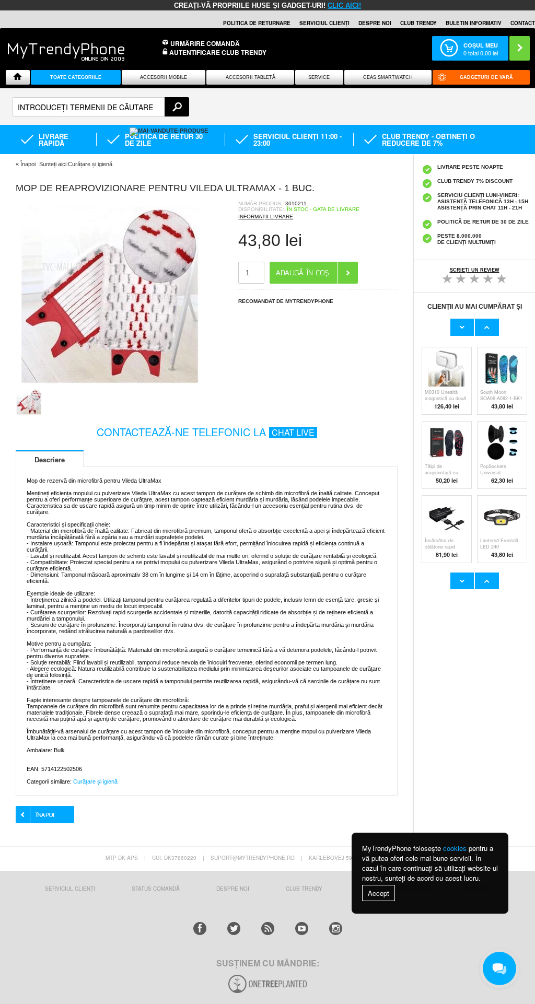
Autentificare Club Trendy (217, 52)
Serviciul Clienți (70, 888)
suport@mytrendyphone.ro (253, 857)
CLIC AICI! (344, 5)
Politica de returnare (256, 23)
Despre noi (374, 23)
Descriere (49, 459)
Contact (522, 23)
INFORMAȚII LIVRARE (265, 216)
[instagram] (335, 928)
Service (319, 77)
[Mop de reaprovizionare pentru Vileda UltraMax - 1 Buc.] (110, 386)
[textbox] (101, 106)
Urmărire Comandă (205, 43)
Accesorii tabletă (250, 77)
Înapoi (28, 164)
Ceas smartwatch (388, 77)
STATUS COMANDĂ (156, 888)
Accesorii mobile (163, 77)
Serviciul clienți (324, 23)
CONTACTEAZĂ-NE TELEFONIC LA (206, 431)
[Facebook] (199, 928)
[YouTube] (301, 928)
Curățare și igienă (95, 781)
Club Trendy (418, 23)
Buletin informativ (474, 23)
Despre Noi (232, 888)
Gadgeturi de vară (486, 77)
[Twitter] (233, 928)
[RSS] (267, 928)
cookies (455, 848)
